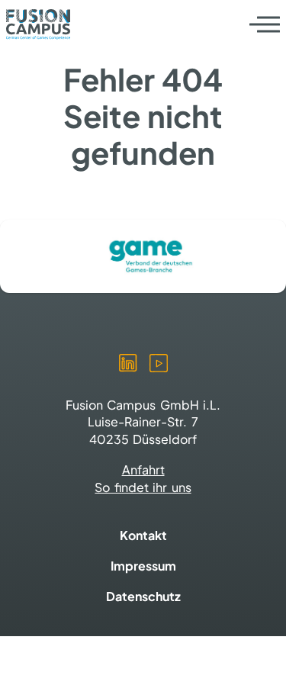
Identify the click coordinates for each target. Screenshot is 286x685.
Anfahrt (143, 469)
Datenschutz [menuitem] (143, 596)
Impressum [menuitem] (143, 566)
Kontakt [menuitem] (143, 535)
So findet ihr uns (143, 487)
